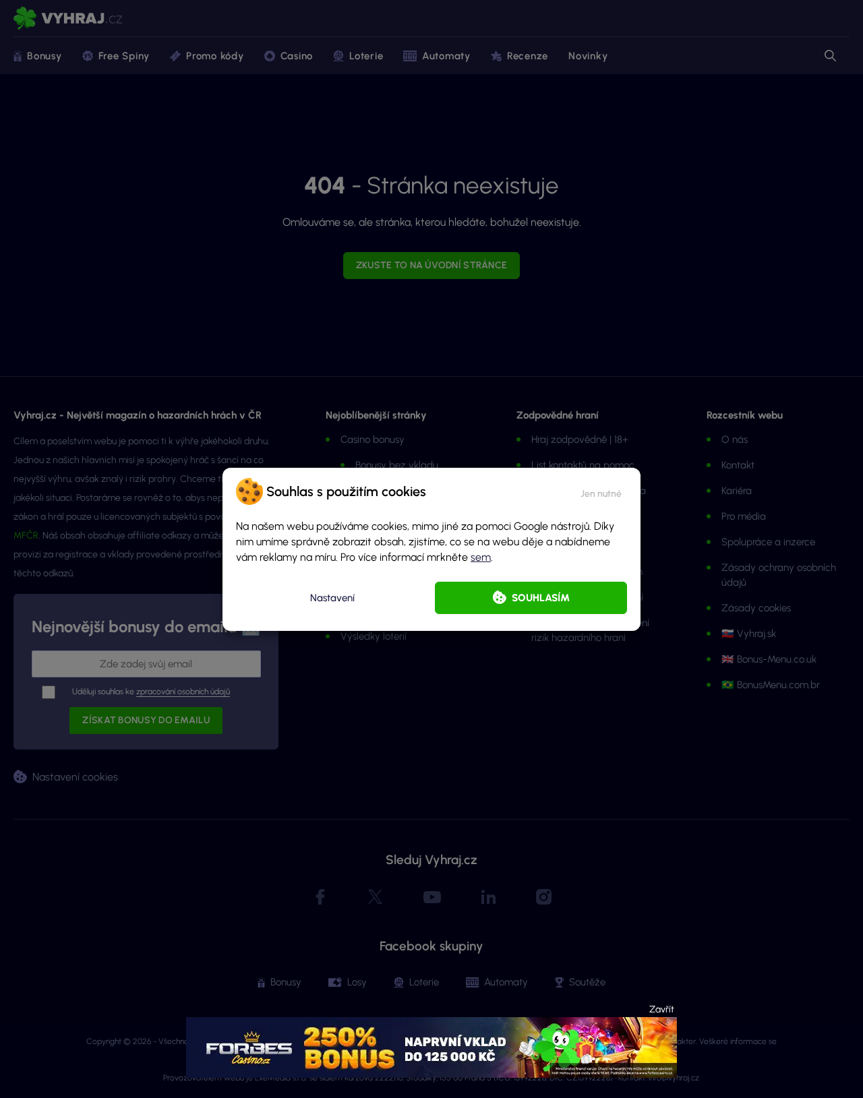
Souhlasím (541, 598)
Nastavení (332, 598)
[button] (601, 491)
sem (481, 557)
